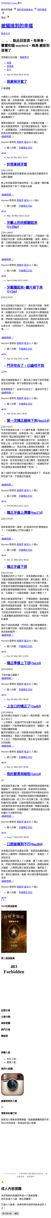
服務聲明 (30, 1177)
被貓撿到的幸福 (17, 25)
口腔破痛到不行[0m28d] (25, 844)
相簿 (9, 63)
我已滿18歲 (7, 1214)
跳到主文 (5, 33)
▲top (3, 152)
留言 (26, 142)
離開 (16, 1214)
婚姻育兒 (24, 57)
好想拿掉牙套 (17, 164)
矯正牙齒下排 (17, 567)
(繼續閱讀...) (7, 136)
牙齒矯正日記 (25, 148)
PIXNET (13, 1174)
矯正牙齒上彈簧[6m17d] (25, 512)
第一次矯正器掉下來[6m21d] (28, 420)
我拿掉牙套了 (17, 81)
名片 (9, 70)
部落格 (10, 66)
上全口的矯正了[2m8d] (24, 706)
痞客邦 (20, 142)
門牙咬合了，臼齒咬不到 (25, 365)
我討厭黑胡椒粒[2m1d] (24, 774)
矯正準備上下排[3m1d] (24, 663)
